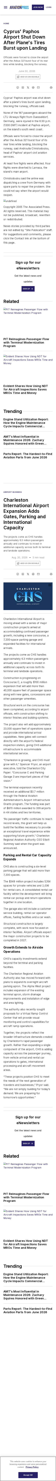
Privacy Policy (32, 1467)
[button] (5, 7)
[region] (28, 1469)
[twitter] (28, 87)
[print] (51, 87)
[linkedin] (22, 87)
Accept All (28, 1475)
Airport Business (12, 492)
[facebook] (17, 87)
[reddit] (33, 87)
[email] (38, 87)
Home (6, 23)
